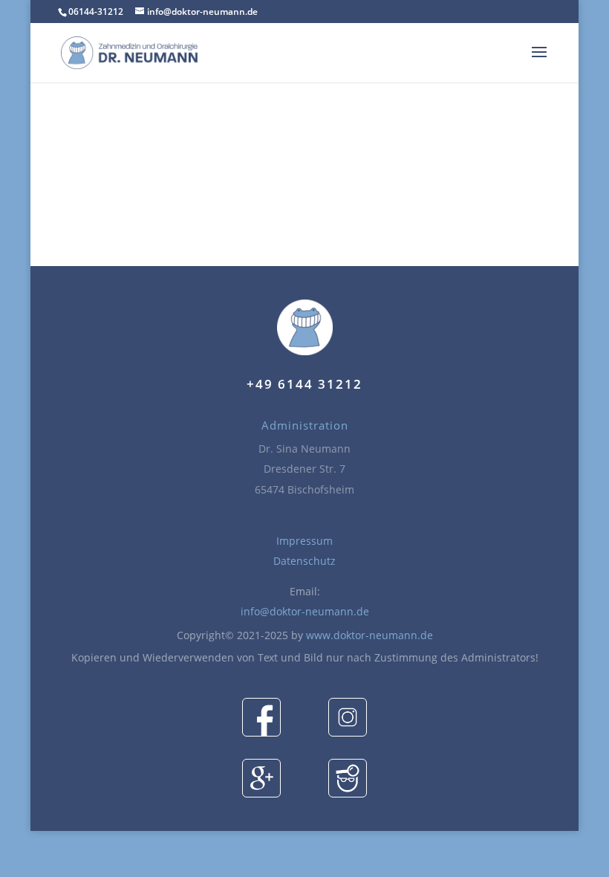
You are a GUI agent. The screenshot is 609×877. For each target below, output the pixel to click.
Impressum (304, 541)
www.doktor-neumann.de (369, 635)
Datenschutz (304, 561)
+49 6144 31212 (304, 383)
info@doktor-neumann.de (305, 611)
